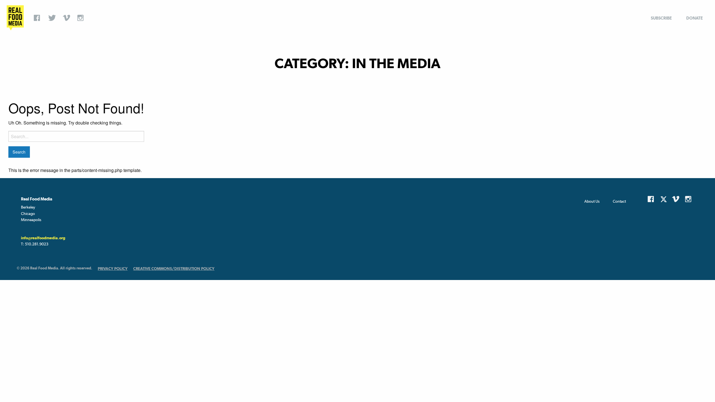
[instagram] (81, 18)
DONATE (694, 18)
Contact (619, 201)
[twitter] (52, 18)
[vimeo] (67, 18)
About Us (592, 201)
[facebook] (38, 18)
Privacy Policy (113, 268)
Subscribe (661, 18)
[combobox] (76, 136)
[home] (15, 18)
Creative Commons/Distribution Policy (173, 268)
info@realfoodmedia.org (43, 238)
